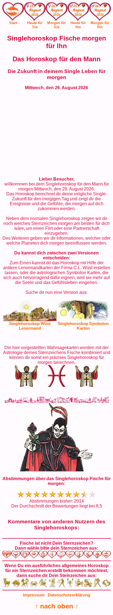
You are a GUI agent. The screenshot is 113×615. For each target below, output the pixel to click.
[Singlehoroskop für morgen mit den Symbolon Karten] (83, 319)
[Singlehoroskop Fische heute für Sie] (35, 13)
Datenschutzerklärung (69, 595)
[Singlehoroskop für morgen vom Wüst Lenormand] (29, 319)
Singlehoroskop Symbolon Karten (83, 325)
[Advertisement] (56, 133)
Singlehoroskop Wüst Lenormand (29, 325)
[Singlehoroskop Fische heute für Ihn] (78, 13)
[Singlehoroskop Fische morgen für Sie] (56, 13)
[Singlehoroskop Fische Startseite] (13, 19)
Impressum (33, 595)
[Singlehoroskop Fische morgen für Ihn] (100, 13)
